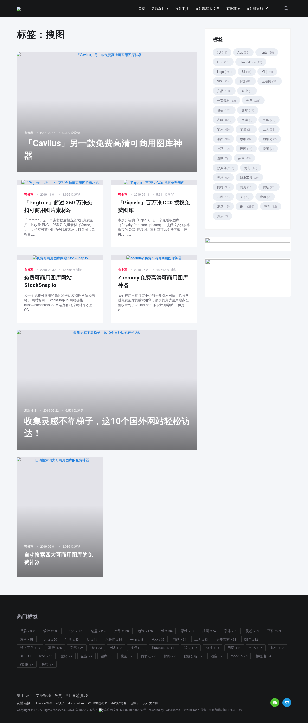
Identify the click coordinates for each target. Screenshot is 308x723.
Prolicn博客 (44, 703)
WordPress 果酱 (195, 709)
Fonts (267, 52)
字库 (223, 129)
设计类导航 (150, 703)
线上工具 (249, 177)
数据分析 (225, 167)
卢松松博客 (119, 703)
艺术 (223, 196)
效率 (244, 158)
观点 (223, 206)
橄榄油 (261, 655)
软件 (270, 206)
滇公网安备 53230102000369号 (125, 709)
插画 (246, 148)
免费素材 (226, 100)
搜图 (268, 148)
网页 (246, 187)
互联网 (269, 81)
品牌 (224, 119)
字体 (269, 119)
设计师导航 (255, 8)
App (243, 52)
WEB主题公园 (98, 703)
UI (246, 71)
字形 (246, 129)
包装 (224, 110)
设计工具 (182, 8)
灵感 (223, 177)
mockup (237, 655)
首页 (141, 8)
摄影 (222, 158)
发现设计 (159, 8)
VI (267, 71)
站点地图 (81, 695)
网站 (223, 187)
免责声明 (62, 695)
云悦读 (60, 703)
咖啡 (248, 110)
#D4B (24, 664)
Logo (224, 71)
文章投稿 (43, 695)
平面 (223, 139)
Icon (223, 62)
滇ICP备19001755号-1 (82, 709)
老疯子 (134, 703)
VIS (223, 81)
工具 (269, 129)
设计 (247, 206)
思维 (246, 139)
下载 (245, 81)
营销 (265, 196)
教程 (45, 664)
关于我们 (24, 695)
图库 (247, 119)
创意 (253, 100)
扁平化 (270, 139)
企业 (247, 91)
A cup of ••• (76, 703)
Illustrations (251, 62)
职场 (269, 187)
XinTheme (173, 709)
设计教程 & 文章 (207, 8)
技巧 (223, 148)
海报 (250, 167)
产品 (224, 91)
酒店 (222, 216)
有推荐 (231, 8)
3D (222, 52)
